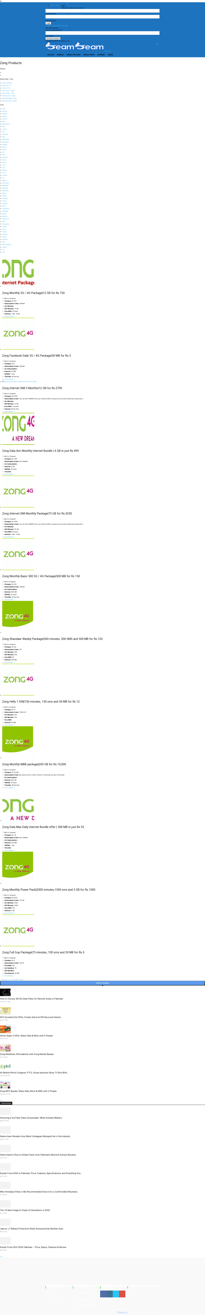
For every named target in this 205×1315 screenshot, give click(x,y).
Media (110, 55)
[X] (147, 1312)
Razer (4, 214)
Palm (4, 206)
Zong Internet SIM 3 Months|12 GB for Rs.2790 (32, 388)
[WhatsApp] (152, 1312)
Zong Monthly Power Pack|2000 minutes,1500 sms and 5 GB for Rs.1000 (48, 889)
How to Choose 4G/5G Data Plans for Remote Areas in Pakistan (31, 998)
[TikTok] (142, 1312)
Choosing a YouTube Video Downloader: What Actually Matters (31, 1118)
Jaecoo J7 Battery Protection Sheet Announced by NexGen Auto (31, 1228)
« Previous (3, 980)
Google (4, 144)
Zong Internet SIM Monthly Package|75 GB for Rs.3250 (37, 513)
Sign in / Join (54, 5)
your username (50, 14)
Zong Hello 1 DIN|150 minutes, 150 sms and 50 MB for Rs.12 (41, 701)
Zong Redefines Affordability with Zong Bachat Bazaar (27, 1054)
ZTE (3, 252)
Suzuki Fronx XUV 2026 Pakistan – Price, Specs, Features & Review (33, 1247)
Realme (4, 216)
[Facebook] (133, 1312)
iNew (4, 160)
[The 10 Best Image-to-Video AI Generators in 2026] (102, 1204)
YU (3, 249)
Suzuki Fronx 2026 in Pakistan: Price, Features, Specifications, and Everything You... (41, 1173)
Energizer (5, 142)
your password (50, 21)
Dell (3, 137)
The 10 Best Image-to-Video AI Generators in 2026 (25, 1210)
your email (49, 36)
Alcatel (4, 111)
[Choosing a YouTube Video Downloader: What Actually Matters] (102, 1111)
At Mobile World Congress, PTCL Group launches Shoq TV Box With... (34, 1072)
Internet (101, 55)
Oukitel (4, 203)
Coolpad (5, 134)
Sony (4, 229)
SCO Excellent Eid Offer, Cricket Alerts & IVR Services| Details (30, 1017)
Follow (109, 1291)
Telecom (50, 55)
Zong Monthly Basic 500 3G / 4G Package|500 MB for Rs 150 (41, 576)
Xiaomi (4, 247)
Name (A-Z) (6, 85)
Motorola (5, 191)
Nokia (4, 196)
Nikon (4, 193)
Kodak (4, 170)
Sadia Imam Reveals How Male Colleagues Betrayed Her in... (84, 1299)
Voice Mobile (6, 244)
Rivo (3, 221)
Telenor (4, 234)
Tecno (4, 232)
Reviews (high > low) (9, 98)
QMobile (5, 211)
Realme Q (5, 219)
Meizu (4, 180)
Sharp (4, 226)
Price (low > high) (8, 90)
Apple (4, 116)
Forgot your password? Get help (56, 26)
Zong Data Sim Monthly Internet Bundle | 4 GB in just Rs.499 (40, 451)
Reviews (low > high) (9, 101)
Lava (4, 173)
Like (103, 1291)
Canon (4, 129)
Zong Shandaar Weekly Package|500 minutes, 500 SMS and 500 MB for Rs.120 (52, 639)
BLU (3, 126)
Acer (3, 108)
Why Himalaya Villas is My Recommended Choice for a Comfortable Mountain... (39, 1191)
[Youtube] (157, 1312)
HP (3, 152)
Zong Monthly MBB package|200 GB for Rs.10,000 (34, 764)
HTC (3, 155)
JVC (3, 167)
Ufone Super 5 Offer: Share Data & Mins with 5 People (26, 1035)
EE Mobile (5, 139)
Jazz (4, 165)
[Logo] (60, 51)
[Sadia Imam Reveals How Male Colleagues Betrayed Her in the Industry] (102, 1130)
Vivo (3, 242)
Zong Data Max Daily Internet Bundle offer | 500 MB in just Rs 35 (43, 827)
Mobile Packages (74, 55)
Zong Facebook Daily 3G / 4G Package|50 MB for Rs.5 (36, 355)
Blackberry (6, 124)
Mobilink (5, 188)
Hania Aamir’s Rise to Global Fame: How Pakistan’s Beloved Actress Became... (38, 1155)
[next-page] (2, 1100)
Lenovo (4, 175)
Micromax (5, 183)
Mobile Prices (89, 55)
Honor (4, 149)
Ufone (4, 237)
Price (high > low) (8, 93)
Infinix (4, 162)
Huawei (4, 157)
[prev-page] (0, 1100)
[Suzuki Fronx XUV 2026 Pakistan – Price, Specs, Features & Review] (102, 1241)
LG (3, 178)
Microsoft (5, 185)
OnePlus (5, 198)
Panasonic (5, 208)
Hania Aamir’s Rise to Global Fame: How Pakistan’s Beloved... (84, 1305)
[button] (157, 45)
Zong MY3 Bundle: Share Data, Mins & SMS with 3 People (28, 1091)
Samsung (5, 224)
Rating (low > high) (8, 96)
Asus (4, 121)
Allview (4, 114)
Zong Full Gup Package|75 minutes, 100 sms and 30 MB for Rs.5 (43, 952)
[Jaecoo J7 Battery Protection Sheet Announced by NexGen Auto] (102, 1222)
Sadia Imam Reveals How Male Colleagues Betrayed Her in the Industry (35, 1136)
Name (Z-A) (6, 88)
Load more (76, 1309)
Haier (4, 147)
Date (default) (7, 83)
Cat (3, 132)
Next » (22, 980)
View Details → (9, 316)
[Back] (67, 3)
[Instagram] (137, 1312)
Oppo (4, 201)
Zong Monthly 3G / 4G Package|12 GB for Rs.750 (33, 293)
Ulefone (5, 239)
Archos (4, 119)
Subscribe (122, 1291)
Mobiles (60, 55)
